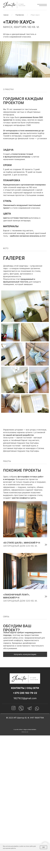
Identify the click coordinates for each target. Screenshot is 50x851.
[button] (25, 654)
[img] (25, 524)
